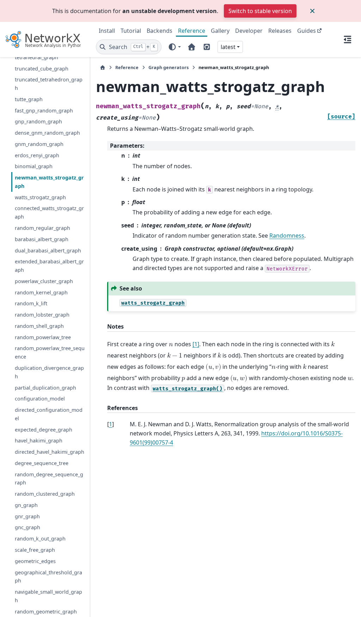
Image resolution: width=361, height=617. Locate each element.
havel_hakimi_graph (38, 440)
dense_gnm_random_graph (47, 132)
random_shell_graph (39, 326)
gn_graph (26, 505)
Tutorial (131, 31)
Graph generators (168, 67)
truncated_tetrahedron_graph (48, 83)
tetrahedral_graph (36, 57)
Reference (191, 31)
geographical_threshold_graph (48, 576)
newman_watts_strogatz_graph (49, 181)
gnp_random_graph (38, 121)
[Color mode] (174, 47)
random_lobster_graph (42, 314)
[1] (195, 344)
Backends (159, 31)
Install (107, 31)
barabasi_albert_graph (41, 239)
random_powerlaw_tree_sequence (50, 352)
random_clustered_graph (45, 493)
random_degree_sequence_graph (49, 478)
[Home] (102, 67)
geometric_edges (35, 561)
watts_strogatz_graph (40, 197)
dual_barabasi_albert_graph (48, 250)
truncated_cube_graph (41, 68)
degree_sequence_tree (41, 463)
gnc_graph (27, 527)
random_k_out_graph (40, 538)
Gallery (220, 31)
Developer (249, 31)
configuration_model (40, 398)
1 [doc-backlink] (110, 424)
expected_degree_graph (43, 429)
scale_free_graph (35, 549)
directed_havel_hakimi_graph (49, 451)
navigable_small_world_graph (48, 596)
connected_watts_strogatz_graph (49, 212)
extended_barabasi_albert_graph (49, 265)
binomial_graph (34, 166)
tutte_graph (29, 99)
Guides (306, 31)
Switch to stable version (260, 11)
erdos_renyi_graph (37, 155)
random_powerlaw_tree (43, 337)
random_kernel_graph (41, 292)
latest (228, 47)
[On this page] (347, 39)
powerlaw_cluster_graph (44, 281)
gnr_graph (27, 516)
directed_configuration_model (48, 414)
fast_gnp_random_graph (44, 110)
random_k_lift (31, 303)
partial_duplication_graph (45, 387)
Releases (280, 31)
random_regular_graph (42, 228)
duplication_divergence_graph (49, 372)
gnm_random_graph (39, 144)
